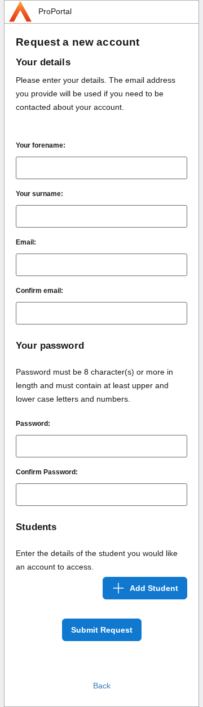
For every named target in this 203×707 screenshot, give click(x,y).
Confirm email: (39, 291)
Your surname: (39, 194)
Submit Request (102, 629)
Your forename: (40, 145)
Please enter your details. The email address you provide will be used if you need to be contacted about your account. (95, 93)
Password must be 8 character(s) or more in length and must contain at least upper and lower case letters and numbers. (94, 385)
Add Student (154, 588)
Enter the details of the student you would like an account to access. (97, 560)
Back (102, 685)
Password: (33, 424)
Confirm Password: (47, 472)
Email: (26, 242)
